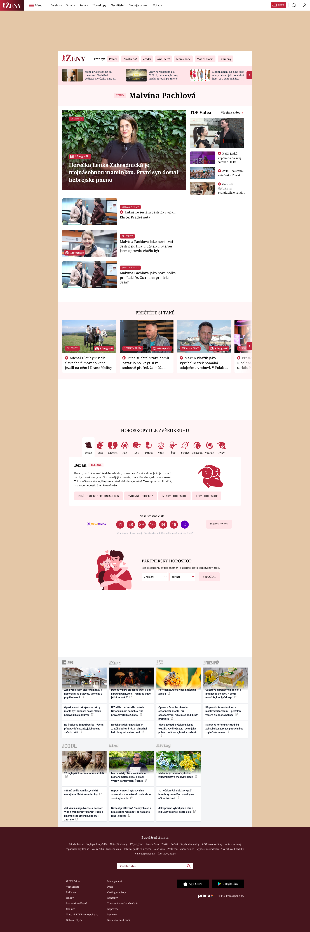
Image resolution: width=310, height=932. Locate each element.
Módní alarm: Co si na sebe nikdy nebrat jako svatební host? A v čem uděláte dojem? (228, 76)
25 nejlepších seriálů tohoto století (84, 773)
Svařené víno (113, 849)
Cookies (70, 909)
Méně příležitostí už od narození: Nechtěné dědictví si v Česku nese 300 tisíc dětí (101, 76)
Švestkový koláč (166, 853)
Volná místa (72, 886)
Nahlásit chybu (74, 920)
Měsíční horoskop (174, 496)
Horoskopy (99, 5)
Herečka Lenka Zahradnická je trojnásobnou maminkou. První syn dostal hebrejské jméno (123, 172)
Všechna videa (231, 112)
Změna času (152, 844)
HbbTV (70, 897)
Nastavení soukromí (118, 920)
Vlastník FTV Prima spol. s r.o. (82, 914)
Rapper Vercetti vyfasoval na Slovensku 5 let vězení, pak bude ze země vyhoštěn (131, 794)
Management (114, 881)
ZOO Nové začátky (212, 844)
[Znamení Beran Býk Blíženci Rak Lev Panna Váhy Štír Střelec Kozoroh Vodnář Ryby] (155, 576)
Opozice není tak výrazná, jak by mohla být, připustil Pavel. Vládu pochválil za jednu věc (82, 711)
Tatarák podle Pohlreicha (137, 849)
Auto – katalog (233, 844)
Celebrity (56, 5)
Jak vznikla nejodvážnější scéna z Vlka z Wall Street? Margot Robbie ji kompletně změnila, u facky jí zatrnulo (83, 814)
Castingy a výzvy (116, 892)
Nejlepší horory (118, 844)
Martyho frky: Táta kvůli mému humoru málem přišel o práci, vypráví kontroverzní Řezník (128, 777)
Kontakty (112, 897)
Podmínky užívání (76, 903)
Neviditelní (118, 5)
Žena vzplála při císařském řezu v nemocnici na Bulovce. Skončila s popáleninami (83, 693)
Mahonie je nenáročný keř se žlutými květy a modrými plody (175, 775)
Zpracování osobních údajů (122, 903)
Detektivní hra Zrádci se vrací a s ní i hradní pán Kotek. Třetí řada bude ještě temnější (131, 693)
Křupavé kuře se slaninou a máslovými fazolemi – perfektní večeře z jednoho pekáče (223, 711)
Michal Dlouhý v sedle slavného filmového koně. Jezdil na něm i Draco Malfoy (88, 363)
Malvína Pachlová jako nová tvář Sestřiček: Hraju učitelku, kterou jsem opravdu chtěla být (146, 246)
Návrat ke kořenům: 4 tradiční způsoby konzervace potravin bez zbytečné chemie (224, 728)
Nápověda (113, 909)
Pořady (157, 5)
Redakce (112, 914)
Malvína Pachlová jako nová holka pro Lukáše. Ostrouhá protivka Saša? (148, 277)
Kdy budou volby (189, 844)
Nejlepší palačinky (145, 853)
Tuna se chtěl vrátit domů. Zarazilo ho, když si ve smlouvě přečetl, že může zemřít (146, 365)
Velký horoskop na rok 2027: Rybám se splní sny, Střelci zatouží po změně (164, 75)
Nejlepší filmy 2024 (96, 844)
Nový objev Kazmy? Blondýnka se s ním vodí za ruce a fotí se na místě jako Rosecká (131, 812)
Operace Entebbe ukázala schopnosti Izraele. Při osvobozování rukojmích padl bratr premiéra (178, 713)
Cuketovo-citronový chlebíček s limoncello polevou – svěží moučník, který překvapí (223, 693)
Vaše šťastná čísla (152, 516)
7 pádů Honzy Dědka (77, 849)
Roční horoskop (206, 496)
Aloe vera (159, 849)
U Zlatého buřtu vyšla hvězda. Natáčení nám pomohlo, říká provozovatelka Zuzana (128, 711)
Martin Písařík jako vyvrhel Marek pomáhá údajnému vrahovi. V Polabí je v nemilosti (202, 365)
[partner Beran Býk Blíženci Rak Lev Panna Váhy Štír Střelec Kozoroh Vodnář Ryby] (182, 576)
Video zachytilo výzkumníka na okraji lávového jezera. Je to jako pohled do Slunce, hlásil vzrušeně (177, 728)
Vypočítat (209, 576)
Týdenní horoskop (140, 496)
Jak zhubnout (76, 844)
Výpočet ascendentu (208, 849)
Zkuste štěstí (219, 524)
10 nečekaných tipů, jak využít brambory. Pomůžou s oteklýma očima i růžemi (176, 794)
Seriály (83, 5)
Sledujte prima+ (139, 5)
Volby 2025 (98, 849)
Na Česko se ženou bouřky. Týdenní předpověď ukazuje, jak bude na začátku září (84, 728)
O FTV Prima (73, 881)
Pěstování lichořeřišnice (180, 849)
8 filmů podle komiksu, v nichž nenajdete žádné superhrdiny (81, 792)
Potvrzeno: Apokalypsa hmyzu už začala (177, 691)
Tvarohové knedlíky (232, 849)
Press (110, 886)
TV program (136, 844)
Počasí (174, 844)
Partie (164, 844)
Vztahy (70, 5)
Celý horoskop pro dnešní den (98, 496)
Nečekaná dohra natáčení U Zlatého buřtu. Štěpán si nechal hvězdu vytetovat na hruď (129, 728)
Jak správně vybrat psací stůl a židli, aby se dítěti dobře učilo (175, 810)
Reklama (71, 892)
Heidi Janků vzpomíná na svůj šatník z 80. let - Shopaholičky (229, 160)
